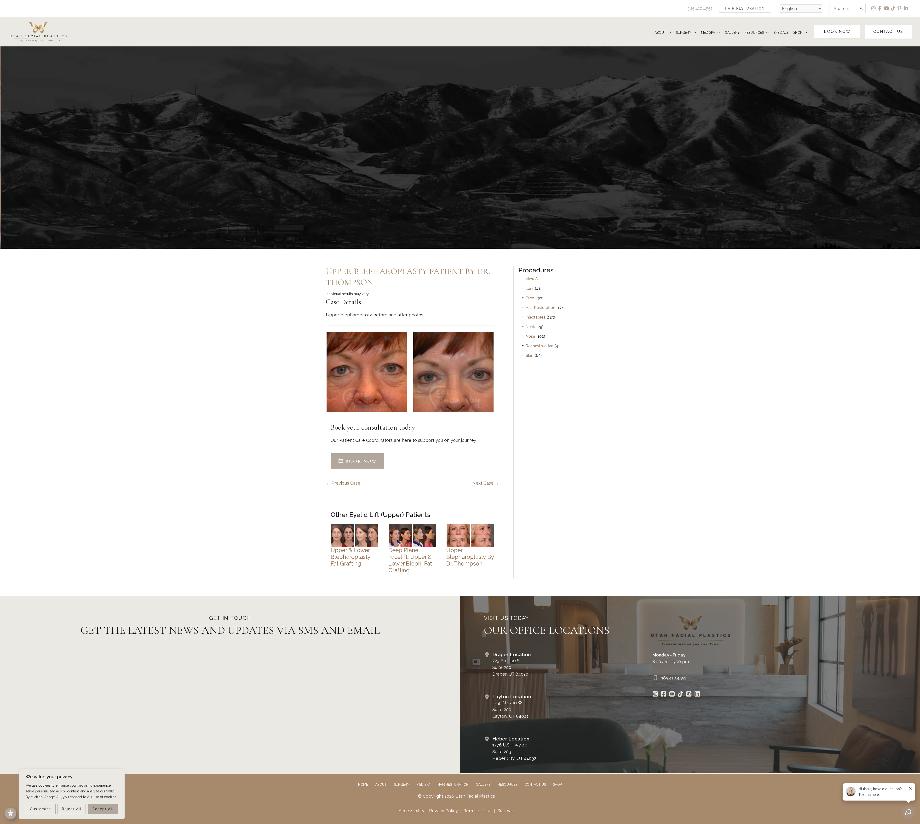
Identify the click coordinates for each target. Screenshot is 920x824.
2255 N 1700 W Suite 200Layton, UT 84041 (510, 709)
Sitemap (505, 810)
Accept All (103, 809)
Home (363, 784)
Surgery (401, 784)
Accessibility (411, 810)
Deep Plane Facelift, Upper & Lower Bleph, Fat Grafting (410, 560)
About (381, 784)
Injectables (535, 317)
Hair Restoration (540, 307)
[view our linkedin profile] (906, 8)
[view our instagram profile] (873, 8)
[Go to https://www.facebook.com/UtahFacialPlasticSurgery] (664, 694)
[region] (72, 794)
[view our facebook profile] (880, 8)
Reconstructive (539, 346)
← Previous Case (343, 483)
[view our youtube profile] (886, 8)
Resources (507, 784)
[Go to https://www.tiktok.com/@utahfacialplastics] (681, 694)
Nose (530, 336)
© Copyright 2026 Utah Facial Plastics (456, 796)
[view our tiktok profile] (893, 8)
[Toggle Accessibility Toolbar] (10, 813)
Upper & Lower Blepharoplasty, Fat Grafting (351, 557)
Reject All (72, 809)
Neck (530, 327)
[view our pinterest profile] (899, 8)
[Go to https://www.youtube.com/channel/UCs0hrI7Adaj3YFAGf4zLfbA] (672, 694)
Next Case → (485, 483)
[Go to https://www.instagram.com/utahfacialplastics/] (655, 694)
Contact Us (535, 784)
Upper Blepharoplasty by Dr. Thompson (470, 557)
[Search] (861, 8)
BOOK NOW (360, 461)
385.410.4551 (700, 8)
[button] (744, 8)
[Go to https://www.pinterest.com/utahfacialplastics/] (689, 694)
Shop (557, 784)
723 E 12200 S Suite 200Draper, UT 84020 (510, 667)
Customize (40, 809)
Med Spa (423, 784)
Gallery (483, 784)
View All (533, 279)
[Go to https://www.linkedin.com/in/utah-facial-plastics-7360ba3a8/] (697, 694)
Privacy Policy (443, 810)
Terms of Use (478, 810)
